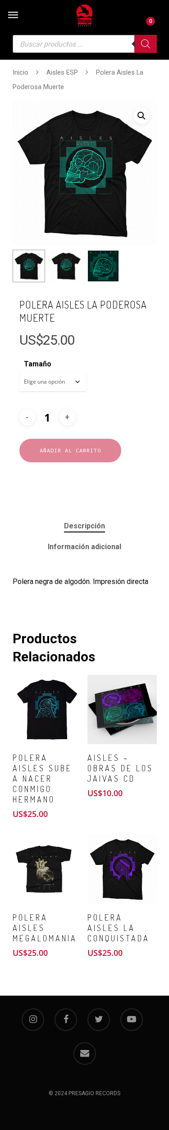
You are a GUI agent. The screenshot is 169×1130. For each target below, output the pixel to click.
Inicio (20, 72)
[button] (141, 116)
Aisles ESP (62, 72)
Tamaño (37, 364)
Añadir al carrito (70, 450)
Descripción (84, 526)
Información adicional (84, 546)
